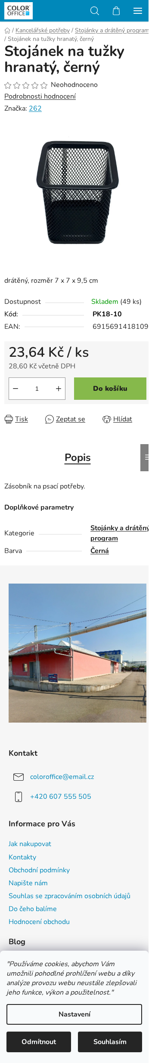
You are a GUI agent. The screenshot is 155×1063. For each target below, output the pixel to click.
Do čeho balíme (33, 909)
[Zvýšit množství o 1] (58, 388)
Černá (99, 551)
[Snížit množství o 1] (15, 388)
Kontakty (22, 857)
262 (35, 108)
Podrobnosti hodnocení (40, 96)
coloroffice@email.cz (62, 776)
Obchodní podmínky (39, 870)
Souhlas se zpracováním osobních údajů (69, 896)
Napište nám (28, 883)
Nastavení (74, 1014)
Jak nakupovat (30, 844)
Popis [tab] (78, 457)
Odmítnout (39, 1042)
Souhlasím (110, 1042)
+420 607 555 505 (60, 796)
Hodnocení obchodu (39, 922)
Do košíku (110, 388)
